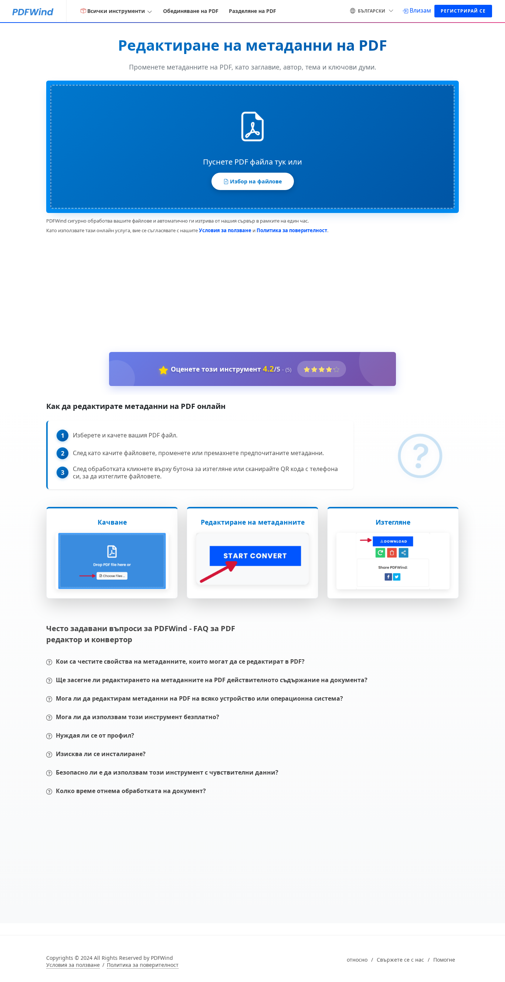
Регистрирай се (463, 11)
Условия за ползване (225, 230)
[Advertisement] (248, 291)
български (371, 11)
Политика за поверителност (292, 230)
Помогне (444, 959)
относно (357, 959)
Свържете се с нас (400, 959)
